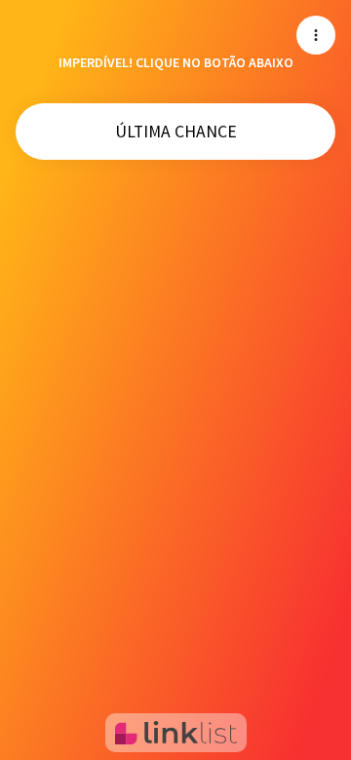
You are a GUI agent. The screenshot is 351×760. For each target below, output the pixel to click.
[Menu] (315, 35)
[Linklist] (176, 732)
